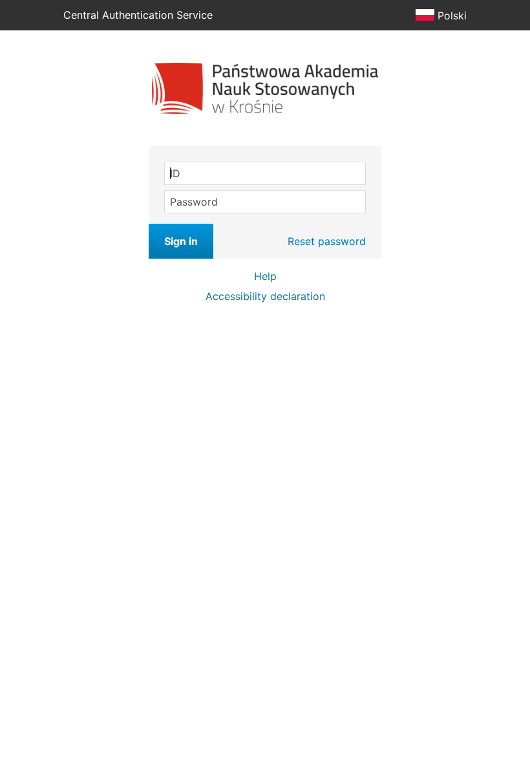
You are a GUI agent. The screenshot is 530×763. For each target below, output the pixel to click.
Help (265, 276)
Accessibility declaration (265, 296)
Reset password (327, 241)
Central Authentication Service (138, 14)
